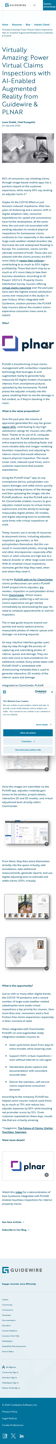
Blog (28, 24)
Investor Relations (9, 1330)
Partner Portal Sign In (11, 1388)
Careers (5, 1299)
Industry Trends (41, 24)
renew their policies (31, 260)
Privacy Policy (9, 1411)
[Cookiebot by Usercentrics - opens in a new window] (35, 692)
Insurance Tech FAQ (10, 1335)
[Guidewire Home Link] (22, 1270)
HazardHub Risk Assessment (14, 1346)
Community (7, 1304)
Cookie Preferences (12, 1425)
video (18, 1192)
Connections (7, 1310)
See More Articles (11, 1222)
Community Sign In (10, 1372)
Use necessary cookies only (28, 750)
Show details (42, 724)
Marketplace (7, 1341)
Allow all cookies (28, 733)
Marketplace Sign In (10, 1382)
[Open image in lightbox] (28, 344)
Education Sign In (9, 1377)
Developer (6, 1315)
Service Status (8, 1351)
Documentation (9, 1320)
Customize (27, 741)
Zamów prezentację (49, 5)
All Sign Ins (11, 1367)
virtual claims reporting (16, 288)
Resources (17, 24)
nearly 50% (9, 427)
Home (5, 24)
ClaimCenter (16, 595)
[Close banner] (52, 692)
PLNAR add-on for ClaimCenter (33, 579)
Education (6, 1325)
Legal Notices (9, 1418)
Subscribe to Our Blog (14, 1229)
